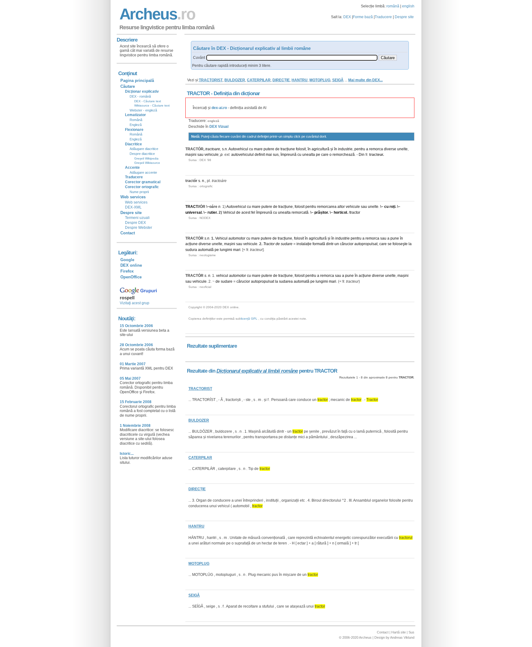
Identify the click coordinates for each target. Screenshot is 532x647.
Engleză (136, 125)
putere (269, 149)
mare (258, 149)
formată (318, 244)
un (337, 244)
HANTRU (300, 80)
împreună (288, 154)
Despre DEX (135, 222)
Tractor (269, 244)
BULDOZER (234, 80)
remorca (376, 149)
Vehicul (229, 212)
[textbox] (291, 58)
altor (341, 206)
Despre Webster (138, 227)
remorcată (300, 212)
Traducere (383, 17)
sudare (286, 244)
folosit (301, 149)
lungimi (226, 250)
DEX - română (140, 96)
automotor (236, 238)
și (331, 149)
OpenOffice (131, 277)
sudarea (286, 281)
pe (318, 154)
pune (394, 238)
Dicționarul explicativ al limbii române (257, 371)
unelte (402, 149)
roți (392, 206)
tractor (355, 212)
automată (206, 250)
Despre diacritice (142, 154)
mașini (190, 154)
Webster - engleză (143, 110)
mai (269, 154)
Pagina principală (137, 80)
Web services (136, 202)
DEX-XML (133, 207)
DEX (347, 17)
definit (260, 154)
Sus (411, 632)
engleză (213, 121)
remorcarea (327, 206)
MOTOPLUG (319, 80)
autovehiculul (242, 154)
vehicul (222, 275)
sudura (191, 250)
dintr (329, 244)
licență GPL (249, 318)
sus (276, 154)
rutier (212, 212)
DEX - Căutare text (147, 101)
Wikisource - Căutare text (152, 105)
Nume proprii (139, 192)
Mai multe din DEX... (365, 80)
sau (200, 154)
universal (193, 212)
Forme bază (363, 17)
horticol (340, 212)
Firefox (127, 271)
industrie (345, 149)
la (410, 244)
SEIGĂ (338, 80)
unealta (308, 154)
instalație (304, 244)
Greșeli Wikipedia (146, 158)
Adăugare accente (143, 172)
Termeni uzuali (137, 218)
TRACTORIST (211, 80)
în (309, 149)
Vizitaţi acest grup (134, 303)
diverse (390, 149)
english (408, 6)
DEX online (131, 265)
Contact (127, 233)
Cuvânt (199, 57)
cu (251, 149)
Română (136, 120)
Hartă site (398, 632)
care (324, 154)
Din (362, 154)
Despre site (404, 17)
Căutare (127, 86)
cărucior (346, 244)
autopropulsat (365, 244)
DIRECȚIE (281, 80)
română (392, 6)
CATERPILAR (259, 80)
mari (236, 250)
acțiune (191, 244)
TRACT (191, 206)
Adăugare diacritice (144, 149)
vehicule (211, 154)
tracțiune (287, 149)
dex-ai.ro (219, 108)
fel (253, 212)
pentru (359, 149)
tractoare (212, 149)
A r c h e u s (156, 14)
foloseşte (400, 244)
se (390, 244)
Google (127, 259)
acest (245, 212)
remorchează (343, 154)
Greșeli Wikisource (147, 162)
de (277, 149)
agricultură (320, 149)
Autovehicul (238, 149)
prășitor (321, 212)
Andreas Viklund (402, 637)
